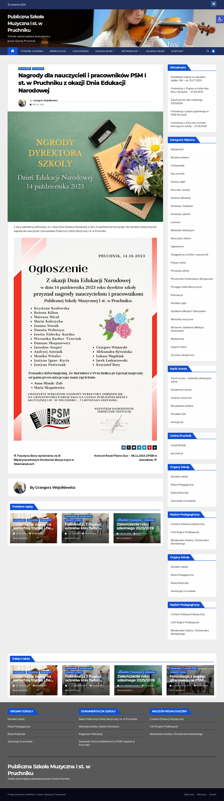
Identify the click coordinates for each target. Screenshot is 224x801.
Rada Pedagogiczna (182, 484)
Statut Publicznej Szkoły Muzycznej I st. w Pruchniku (108, 719)
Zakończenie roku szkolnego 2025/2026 (135, 526)
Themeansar (60, 794)
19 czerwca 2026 (182, 686)
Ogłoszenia (81, 51)
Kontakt (177, 51)
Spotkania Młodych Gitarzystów (188, 311)
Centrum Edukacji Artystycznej (188, 524)
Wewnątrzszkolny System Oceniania (99, 726)
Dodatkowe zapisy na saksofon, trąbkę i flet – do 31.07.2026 (32, 528)
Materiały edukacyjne (182, 230)
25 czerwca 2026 (77, 686)
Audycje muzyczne (181, 398)
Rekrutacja (58, 51)
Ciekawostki (177, 165)
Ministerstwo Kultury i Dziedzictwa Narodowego (176, 734)
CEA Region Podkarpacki (185, 532)
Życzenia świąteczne (182, 355)
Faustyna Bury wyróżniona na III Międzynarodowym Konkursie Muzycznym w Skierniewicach (44, 460)
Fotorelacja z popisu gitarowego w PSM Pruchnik (187, 680)
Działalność (104, 51)
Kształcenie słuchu (181, 389)
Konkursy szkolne (180, 214)
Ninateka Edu (178, 414)
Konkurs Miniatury (181, 198)
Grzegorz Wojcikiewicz (45, 100)
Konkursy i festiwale (182, 206)
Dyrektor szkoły (179, 476)
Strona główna (32, 51)
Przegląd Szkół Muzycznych (186, 287)
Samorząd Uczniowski (183, 501)
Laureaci (176, 222)
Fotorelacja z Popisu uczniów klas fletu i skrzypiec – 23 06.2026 (84, 528)
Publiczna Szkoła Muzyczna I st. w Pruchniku (26, 23)
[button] (220, 19)
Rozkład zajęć (179, 303)
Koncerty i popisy (74, 520)
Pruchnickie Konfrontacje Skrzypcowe (192, 279)
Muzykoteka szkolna (182, 406)
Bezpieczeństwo (180, 157)
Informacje (129, 51)
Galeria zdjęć (155, 51)
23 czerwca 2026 (130, 686)
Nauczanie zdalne (181, 238)
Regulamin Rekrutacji (91, 734)
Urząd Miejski (178, 445)
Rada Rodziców (180, 493)
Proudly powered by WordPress (22, 794)
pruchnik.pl (177, 453)
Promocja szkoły (180, 270)
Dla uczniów (178, 173)
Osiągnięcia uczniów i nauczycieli (189, 254)
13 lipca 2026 (23, 686)
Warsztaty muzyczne (182, 319)
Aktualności (24, 68)
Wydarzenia (149, 520)
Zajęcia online (179, 347)
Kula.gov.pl (177, 422)
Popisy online (178, 262)
